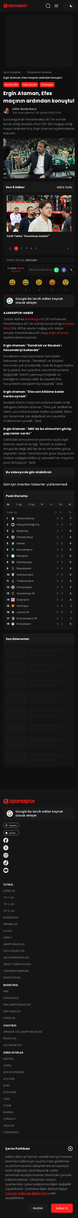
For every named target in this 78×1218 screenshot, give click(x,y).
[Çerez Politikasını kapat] (70, 1148)
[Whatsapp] (56, 269)
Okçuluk (8, 1125)
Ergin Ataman (29, 84)
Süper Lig (9, 891)
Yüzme (7, 1105)
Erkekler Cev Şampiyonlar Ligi (22, 1032)
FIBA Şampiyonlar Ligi (17, 1004)
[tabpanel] (39, 568)
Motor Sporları (13, 1072)
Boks (6, 1085)
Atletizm (8, 1079)
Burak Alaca (28, 109)
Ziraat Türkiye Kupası (17, 964)
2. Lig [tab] (31, 504)
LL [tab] (51, 504)
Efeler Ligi (9, 1038)
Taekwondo (11, 1132)
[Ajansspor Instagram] (5, 855)
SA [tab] (60, 504)
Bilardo (8, 1112)
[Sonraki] (68, 248)
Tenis (6, 1099)
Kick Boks (9, 1092)
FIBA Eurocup (12, 1011)
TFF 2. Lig (8, 904)
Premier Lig (10, 924)
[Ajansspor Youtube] (5, 870)
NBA (5, 991)
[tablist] (39, 504)
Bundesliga (10, 917)
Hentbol (8, 1059)
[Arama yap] (48, 5)
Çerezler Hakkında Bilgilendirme (27, 1193)
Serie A (7, 937)
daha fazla (64, 187)
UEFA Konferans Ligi (16, 957)
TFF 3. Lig (8, 911)
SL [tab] (8, 504)
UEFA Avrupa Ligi (13, 951)
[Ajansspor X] (5, 847)
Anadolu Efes (11, 84)
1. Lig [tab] (18, 504)
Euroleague (47, 84)
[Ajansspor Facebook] (5, 840)
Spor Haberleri (12, 72)
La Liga (7, 931)
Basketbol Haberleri (39, 72)
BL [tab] (70, 504)
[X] (71, 269)
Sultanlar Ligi (12, 1045)
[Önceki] (10, 248)
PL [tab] (42, 504)
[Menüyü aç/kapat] (56, 5)
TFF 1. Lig (8, 897)
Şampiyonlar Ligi (14, 944)
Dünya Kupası (11, 977)
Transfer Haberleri (16, 971)
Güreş (7, 1065)
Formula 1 (9, 1119)
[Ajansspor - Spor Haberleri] (15, 6)
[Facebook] (63, 269)
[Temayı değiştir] (68, 6)
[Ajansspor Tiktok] (5, 862)
